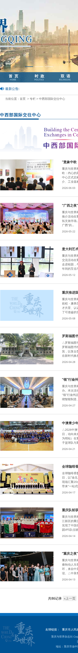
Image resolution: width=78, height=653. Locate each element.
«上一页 (70, 598)
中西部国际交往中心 (52, 99)
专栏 (33, 99)
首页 (23, 99)
